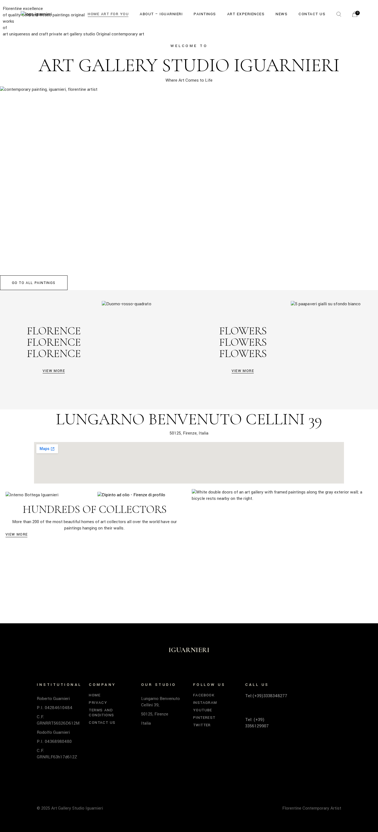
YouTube (202, 710)
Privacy (98, 702)
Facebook (203, 695)
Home (94, 695)
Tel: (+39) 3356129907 (257, 723)
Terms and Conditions (101, 712)
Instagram (205, 702)
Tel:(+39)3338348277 (266, 696)
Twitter (202, 725)
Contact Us (102, 722)
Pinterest (204, 717)
